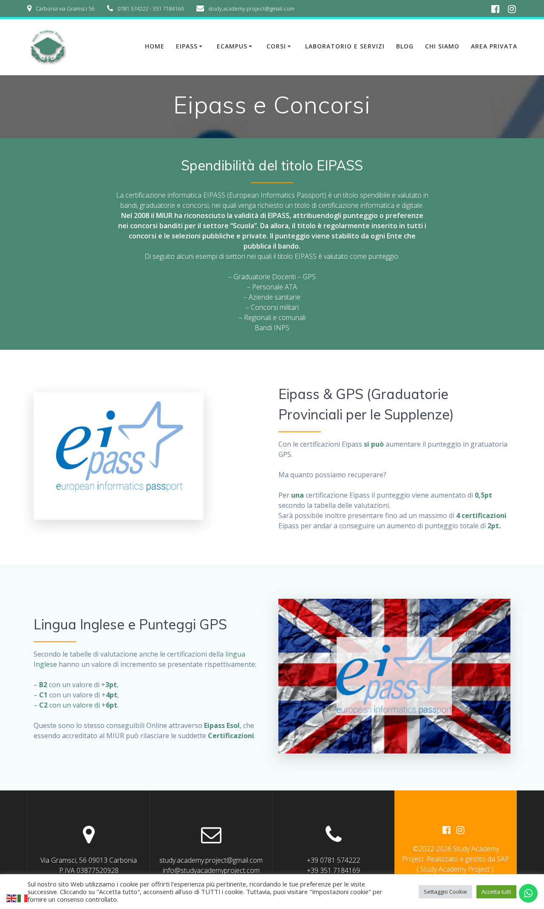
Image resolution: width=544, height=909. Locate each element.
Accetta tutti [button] (496, 891)
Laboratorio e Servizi (345, 46)
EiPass (187, 46)
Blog (405, 46)
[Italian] (22, 897)
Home (154, 46)
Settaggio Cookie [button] (445, 891)
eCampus (232, 46)
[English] (11, 897)
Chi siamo (442, 46)
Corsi (276, 46)
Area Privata (494, 46)
